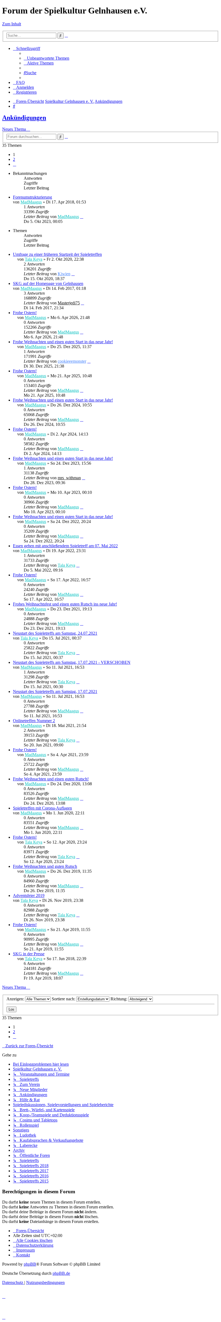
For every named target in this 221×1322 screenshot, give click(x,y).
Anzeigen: (15, 999)
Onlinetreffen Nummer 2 (34, 720)
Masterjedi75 (69, 303)
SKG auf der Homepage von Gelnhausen (48, 283)
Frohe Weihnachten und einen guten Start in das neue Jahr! (63, 341)
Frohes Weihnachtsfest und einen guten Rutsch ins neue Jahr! (65, 604)
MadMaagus (31, 202)
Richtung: (119, 999)
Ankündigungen (24, 117)
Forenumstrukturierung (32, 197)
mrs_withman (69, 477)
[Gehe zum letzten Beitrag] (81, 216)
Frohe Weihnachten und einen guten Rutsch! (51, 779)
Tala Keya (33, 259)
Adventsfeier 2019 (28, 895)
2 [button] (14, 159)
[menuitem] (46, 58)
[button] (14, 164)
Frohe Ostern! (25, 312)
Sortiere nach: (64, 999)
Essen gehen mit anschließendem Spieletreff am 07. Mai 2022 (65, 545)
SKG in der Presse (28, 953)
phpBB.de (61, 1273)
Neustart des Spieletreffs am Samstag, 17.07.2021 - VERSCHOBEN (71, 662)
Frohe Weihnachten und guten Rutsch (45, 866)
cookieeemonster (72, 361)
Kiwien (64, 273)
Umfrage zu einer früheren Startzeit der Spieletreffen (57, 254)
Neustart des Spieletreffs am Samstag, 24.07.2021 (55, 633)
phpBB (30, 1264)
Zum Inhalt (11, 24)
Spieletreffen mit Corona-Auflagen (42, 808)
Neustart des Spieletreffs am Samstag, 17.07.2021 (55, 691)
